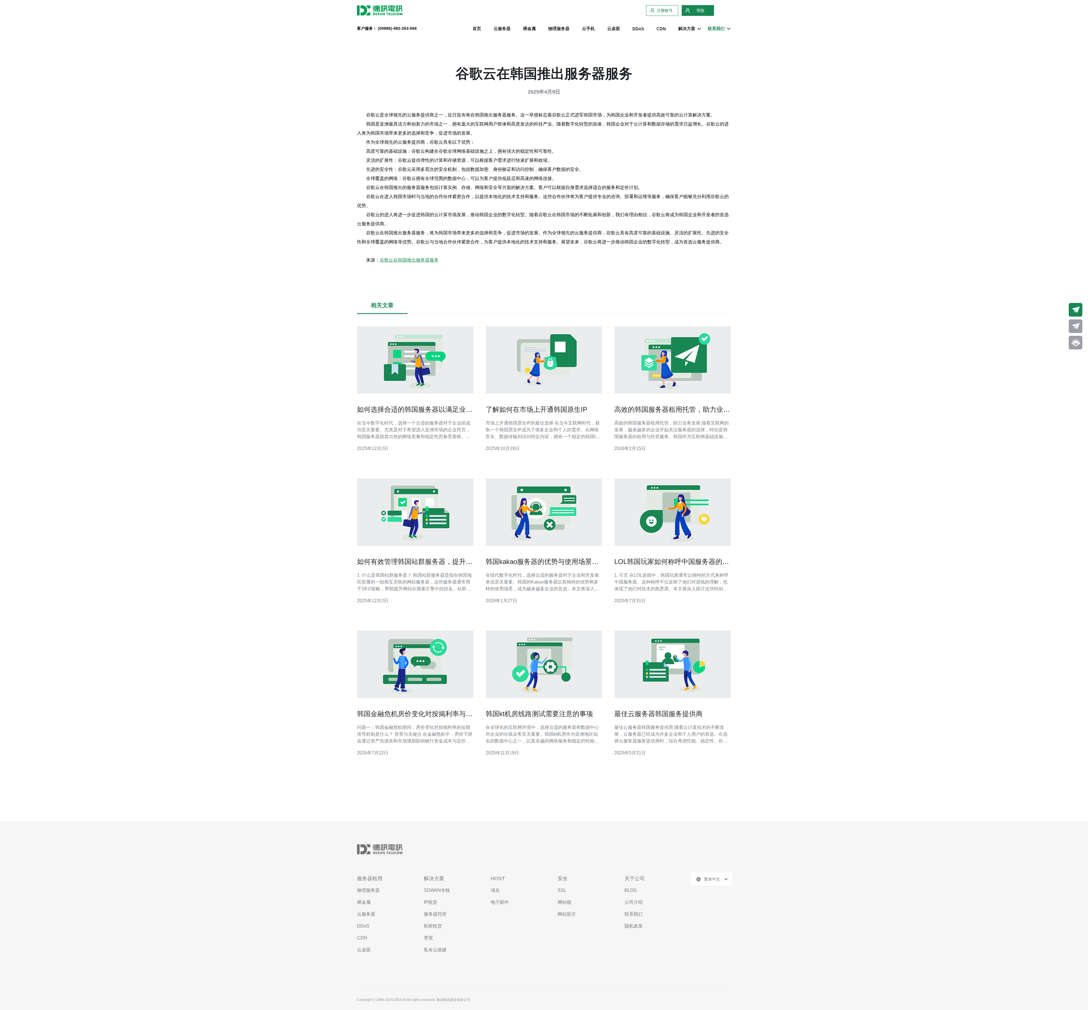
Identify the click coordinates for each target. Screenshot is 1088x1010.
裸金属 (529, 28)
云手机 (588, 28)
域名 (495, 890)
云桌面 (613, 28)
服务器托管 (435, 914)
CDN (661, 28)
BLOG (630, 890)
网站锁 (564, 902)
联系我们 (633, 914)
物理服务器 (559, 28)
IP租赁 (430, 902)
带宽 (428, 937)
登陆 (700, 10)
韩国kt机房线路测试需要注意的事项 (539, 714)
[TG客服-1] (1075, 310)
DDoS (638, 28)
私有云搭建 (435, 949)
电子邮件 (500, 902)
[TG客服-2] (1075, 326)
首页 (477, 28)
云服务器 (502, 28)
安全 (563, 878)
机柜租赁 (433, 926)
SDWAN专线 (437, 890)
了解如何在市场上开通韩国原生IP (536, 409)
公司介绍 (633, 902)
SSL (562, 890)
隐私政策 (633, 926)
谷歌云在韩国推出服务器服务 (409, 260)
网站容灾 (567, 914)
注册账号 (665, 10)
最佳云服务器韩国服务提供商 (658, 714)
